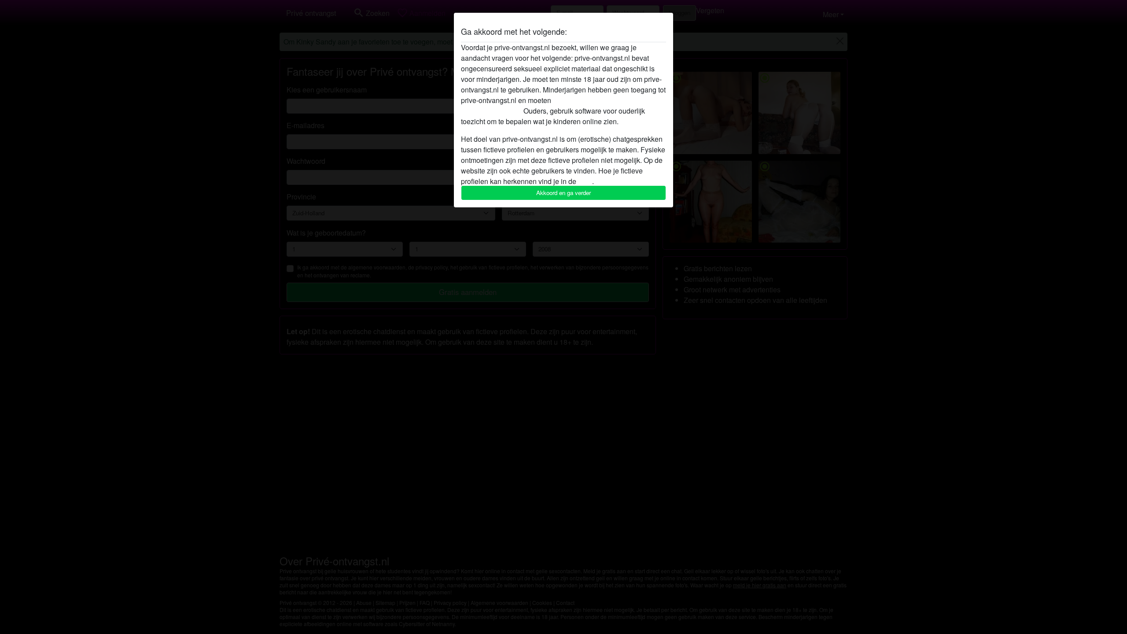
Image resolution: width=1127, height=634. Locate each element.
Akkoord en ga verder (563, 192)
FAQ (585, 181)
